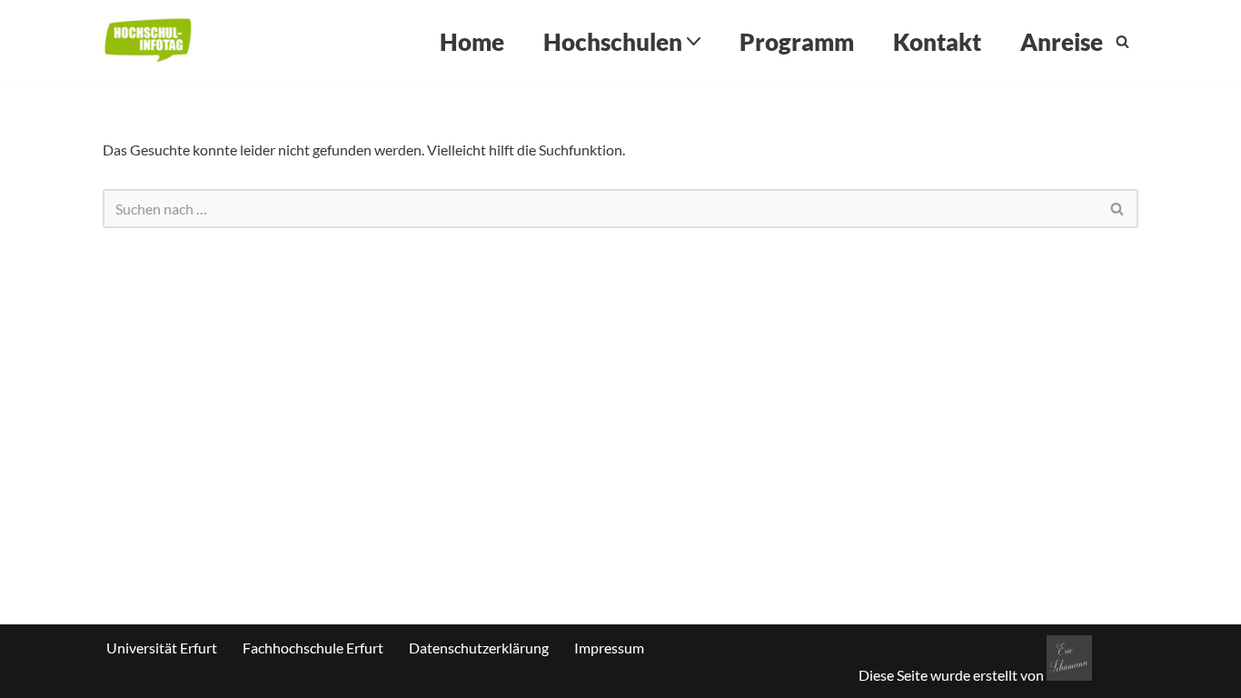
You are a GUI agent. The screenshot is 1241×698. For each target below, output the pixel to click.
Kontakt (937, 41)
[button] (693, 41)
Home (472, 41)
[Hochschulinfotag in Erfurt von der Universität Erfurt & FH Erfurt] (148, 41)
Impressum (609, 647)
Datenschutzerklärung (479, 647)
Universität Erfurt (161, 647)
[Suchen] (1122, 41)
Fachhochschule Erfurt (313, 647)
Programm (797, 41)
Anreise (1061, 41)
